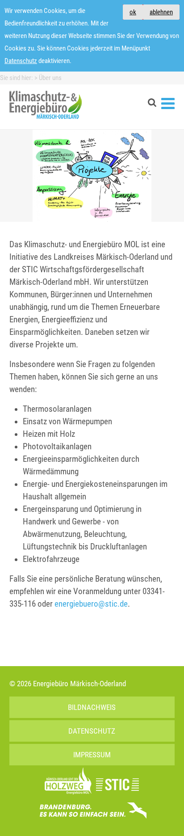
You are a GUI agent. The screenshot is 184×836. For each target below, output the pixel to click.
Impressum (92, 754)
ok (133, 12)
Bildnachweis (92, 707)
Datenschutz (20, 61)
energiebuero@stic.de (91, 604)
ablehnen (161, 12)
